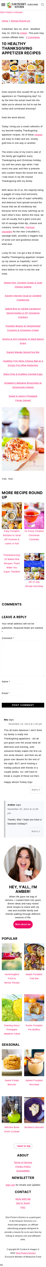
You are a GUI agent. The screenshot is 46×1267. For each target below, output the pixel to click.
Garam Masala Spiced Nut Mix (23, 352)
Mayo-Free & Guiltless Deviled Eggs (23, 374)
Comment (8, 638)
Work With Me (23, 1199)
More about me (23, 924)
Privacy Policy (23, 1166)
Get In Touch (23, 1203)
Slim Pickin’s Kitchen (11, 12)
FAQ (23, 1207)
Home (5, 21)
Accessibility (23, 1171)
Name (6, 681)
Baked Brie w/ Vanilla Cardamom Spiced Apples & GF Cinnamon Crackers (23, 313)
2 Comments (33, 37)
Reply (36, 790)
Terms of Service (23, 1162)
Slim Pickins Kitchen (26, 1253)
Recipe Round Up (20, 21)
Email (6, 693)
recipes (38, 134)
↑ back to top (23, 1146)
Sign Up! (10, 1185)
